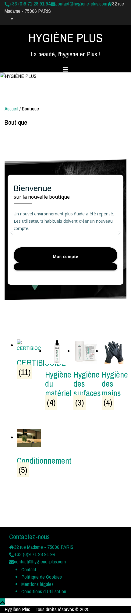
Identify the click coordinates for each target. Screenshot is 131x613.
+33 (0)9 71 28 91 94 (30, 3)
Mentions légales (37, 583)
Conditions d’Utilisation (43, 591)
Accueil (11, 108)
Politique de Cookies (41, 576)
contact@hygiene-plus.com (81, 3)
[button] (11, 232)
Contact (28, 569)
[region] (65, 232)
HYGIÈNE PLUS (65, 38)
